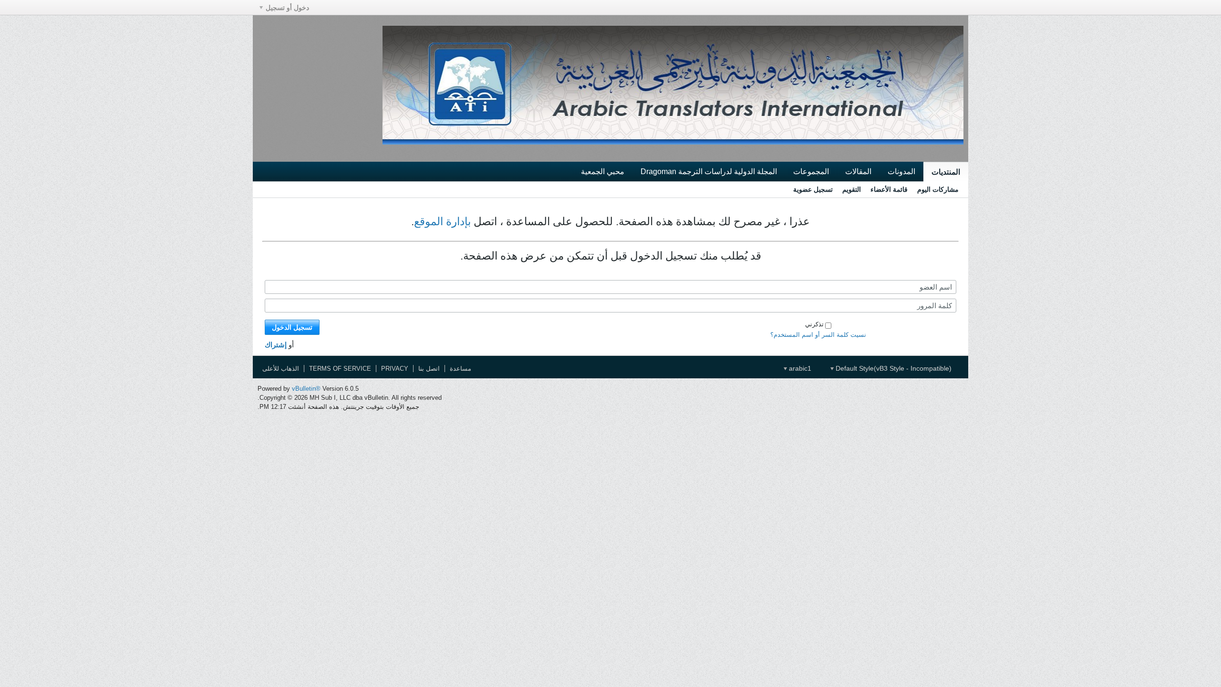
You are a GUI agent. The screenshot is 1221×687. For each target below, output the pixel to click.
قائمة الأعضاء (889, 189)
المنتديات (945, 171)
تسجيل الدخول (292, 327)
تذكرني (814, 324)
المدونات (901, 171)
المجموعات (811, 171)
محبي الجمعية (602, 171)
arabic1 (799, 368)
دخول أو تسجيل (287, 7)
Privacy (394, 368)
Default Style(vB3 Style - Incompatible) (893, 368)
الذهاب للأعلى (280, 368)
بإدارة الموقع (442, 221)
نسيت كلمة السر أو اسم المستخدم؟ (818, 334)
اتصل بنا (429, 368)
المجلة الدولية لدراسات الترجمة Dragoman (709, 171)
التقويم (851, 189)
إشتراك (276, 345)
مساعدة (460, 368)
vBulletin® (306, 388)
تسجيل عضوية (813, 189)
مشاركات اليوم (938, 189)
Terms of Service (340, 368)
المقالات (858, 171)
